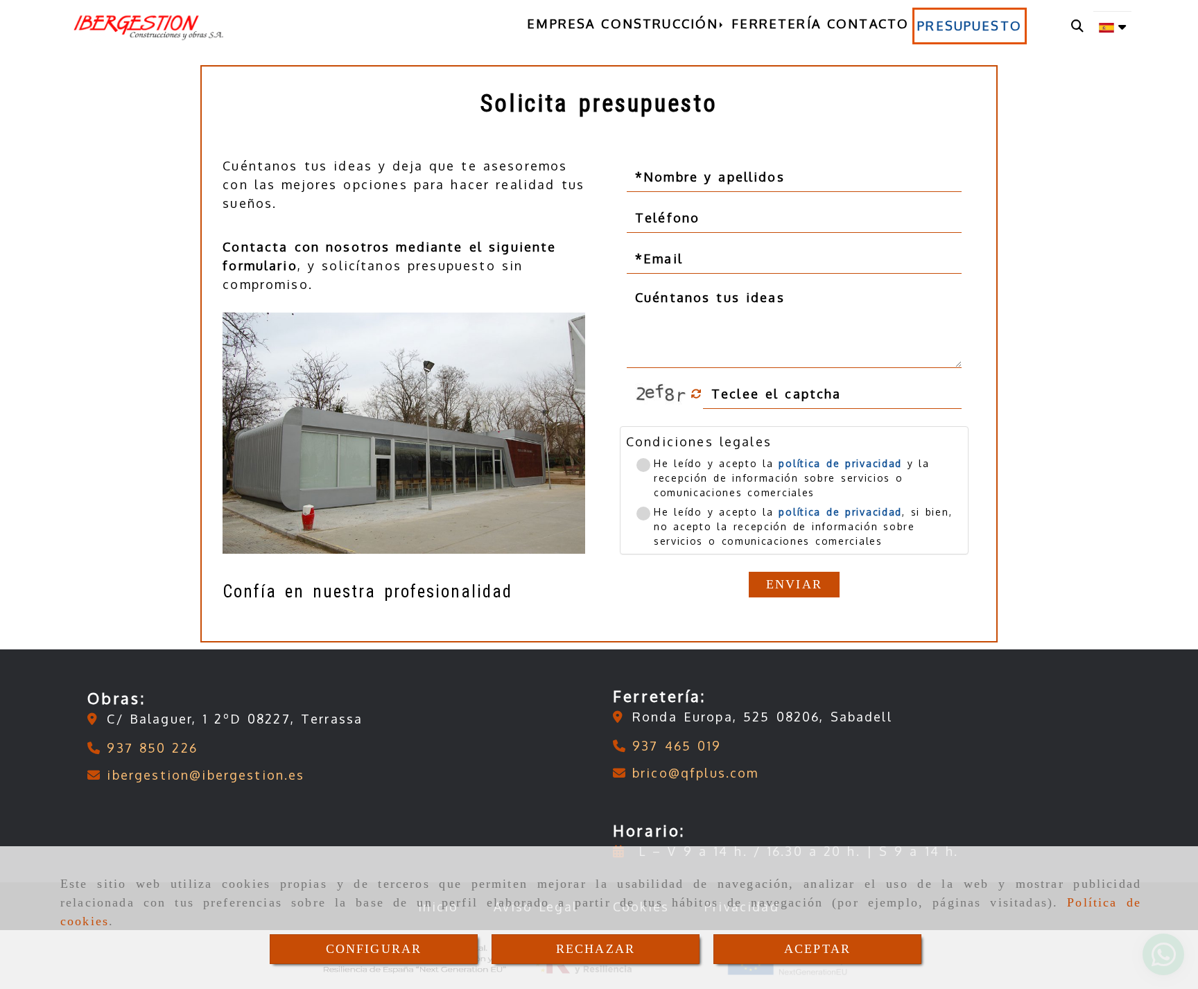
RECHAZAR (595, 949)
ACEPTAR (817, 949)
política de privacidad (840, 463)
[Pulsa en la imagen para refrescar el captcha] (661, 393)
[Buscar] (1077, 26)
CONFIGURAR (374, 949)
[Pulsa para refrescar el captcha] (696, 394)
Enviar (794, 584)
